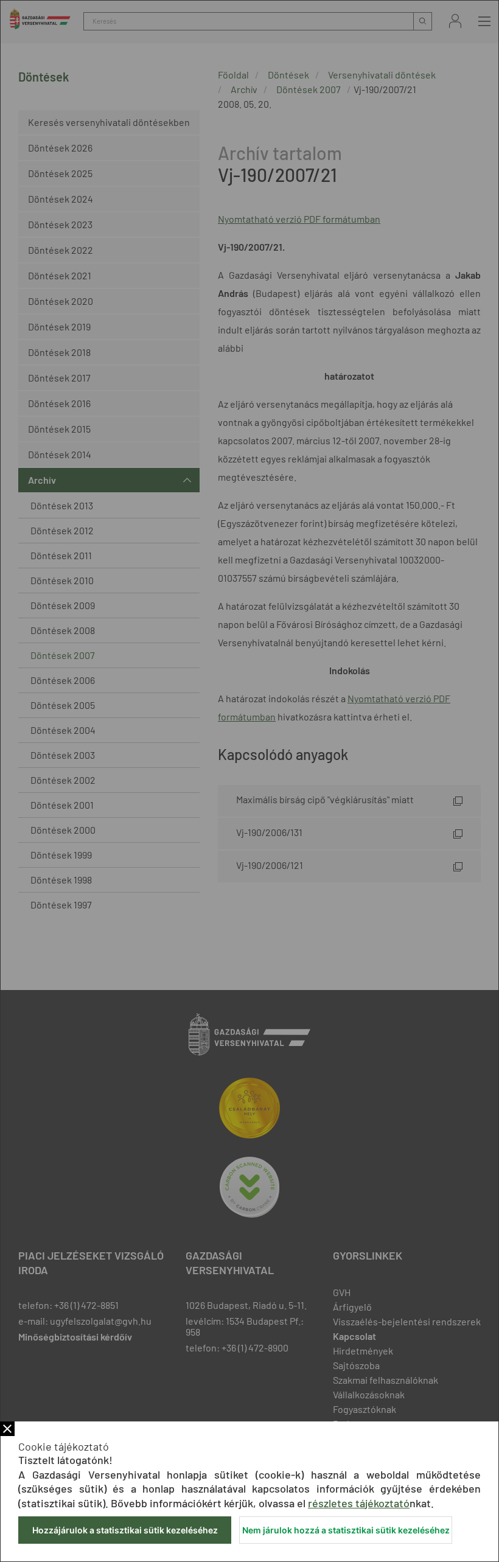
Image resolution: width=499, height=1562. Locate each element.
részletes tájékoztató (359, 1503)
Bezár (7, 1428)
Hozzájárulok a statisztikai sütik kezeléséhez (125, 1530)
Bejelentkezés (455, 21)
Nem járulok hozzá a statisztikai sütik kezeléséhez (346, 1530)
